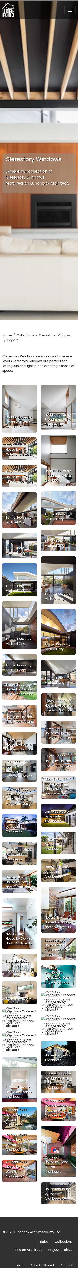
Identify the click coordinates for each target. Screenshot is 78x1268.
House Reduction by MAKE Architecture (58, 1194)
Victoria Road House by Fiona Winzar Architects (56, 1108)
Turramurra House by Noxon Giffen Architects (19, 449)
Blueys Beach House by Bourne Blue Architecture (19, 689)
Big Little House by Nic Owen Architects (17, 966)
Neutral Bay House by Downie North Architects (19, 882)
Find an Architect (28, 1249)
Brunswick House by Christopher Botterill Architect (58, 1080)
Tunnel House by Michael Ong (57, 516)
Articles (42, 1241)
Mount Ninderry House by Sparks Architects (58, 1055)
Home (7, 335)
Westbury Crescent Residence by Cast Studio (55, 999)
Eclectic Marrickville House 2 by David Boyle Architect (58, 975)
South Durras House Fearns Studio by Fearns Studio (58, 947)
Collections (25, 335)
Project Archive (60, 1249)
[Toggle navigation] (70, 10)
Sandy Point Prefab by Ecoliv (18, 996)
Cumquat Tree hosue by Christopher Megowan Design (19, 768)
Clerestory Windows (55, 335)
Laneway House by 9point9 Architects (57, 816)
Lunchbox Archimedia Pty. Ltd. (37, 1232)
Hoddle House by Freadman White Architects (19, 422)
